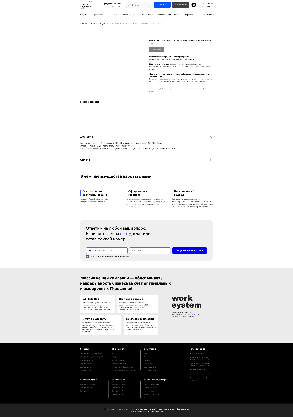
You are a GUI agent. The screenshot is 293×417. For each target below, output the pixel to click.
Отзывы (147, 360)
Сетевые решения (118, 360)
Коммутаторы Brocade (152, 398)
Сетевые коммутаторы (99, 24)
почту (125, 233)
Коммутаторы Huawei (151, 384)
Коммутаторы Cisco (151, 387)
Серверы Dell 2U (117, 391)
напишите (192, 314)
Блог (145, 353)
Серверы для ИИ (86, 367)
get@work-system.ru (113, 4)
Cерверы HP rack (86, 391)
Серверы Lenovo (86, 363)
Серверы (111, 14)
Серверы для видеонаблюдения (91, 357)
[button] (180, 5)
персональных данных (122, 256)
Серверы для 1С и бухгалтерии (91, 353)
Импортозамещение (119, 363)
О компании (207, 14)
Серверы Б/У (127, 14)
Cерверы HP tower (86, 387)
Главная (83, 24)
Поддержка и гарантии (152, 370)
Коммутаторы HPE (150, 391)
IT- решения (118, 349)
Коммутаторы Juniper (151, 394)
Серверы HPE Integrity (87, 384)
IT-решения (97, 14)
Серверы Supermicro (87, 360)
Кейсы (146, 357)
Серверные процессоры (167, 14)
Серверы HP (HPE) (89, 379)
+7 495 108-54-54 (205, 4)
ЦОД (114, 357)
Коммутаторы (145, 14)
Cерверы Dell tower (119, 384)
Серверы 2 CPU (85, 370)
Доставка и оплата (150, 367)
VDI (113, 353)
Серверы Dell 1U (117, 387)
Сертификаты (149, 363)
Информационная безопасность (123, 370)
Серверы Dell (118, 379)
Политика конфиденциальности (201, 374)
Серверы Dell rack (118, 394)
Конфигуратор (189, 14)
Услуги (83, 14)
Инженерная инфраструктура (122, 367)
